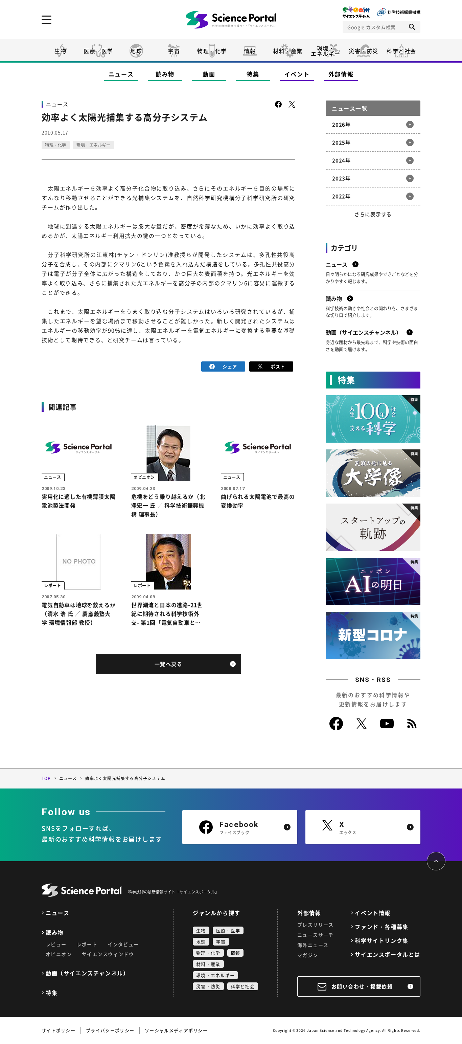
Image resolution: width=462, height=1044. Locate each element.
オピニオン (59, 954)
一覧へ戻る (169, 664)
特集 (253, 74)
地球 (136, 51)
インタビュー (123, 944)
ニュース (121, 74)
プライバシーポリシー (110, 1030)
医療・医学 (98, 51)
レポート (87, 944)
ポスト (278, 366)
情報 (250, 51)
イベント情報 (373, 913)
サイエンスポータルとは (387, 954)
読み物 (165, 74)
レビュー (56, 944)
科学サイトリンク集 (381, 941)
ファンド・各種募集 (381, 927)
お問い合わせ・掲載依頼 (362, 986)
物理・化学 (212, 51)
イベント (297, 74)
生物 (60, 51)
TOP (46, 778)
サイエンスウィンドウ (108, 954)
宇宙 (174, 51)
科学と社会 (401, 51)
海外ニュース (312, 944)
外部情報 (341, 74)
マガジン (307, 955)
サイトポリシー (58, 1030)
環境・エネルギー (93, 145)
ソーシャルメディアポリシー (176, 1030)
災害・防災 (363, 51)
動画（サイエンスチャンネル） (87, 973)
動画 (209, 74)
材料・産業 (288, 51)
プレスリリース (315, 924)
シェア (230, 366)
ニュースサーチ (315, 934)
